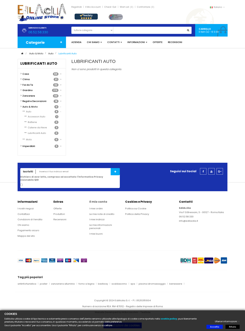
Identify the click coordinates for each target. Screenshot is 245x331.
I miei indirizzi (97, 219)
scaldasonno (119, 283)
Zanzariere (28, 95)
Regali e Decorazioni (34, 101)
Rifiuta (232, 326)
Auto (28, 111)
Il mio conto (98, 202)
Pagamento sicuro (28, 230)
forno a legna (86, 283)
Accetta (214, 326)
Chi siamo (23, 225)
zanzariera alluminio (63, 283)
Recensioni (59, 219)
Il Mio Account (93, 6)
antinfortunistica (27, 283)
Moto (29, 139)
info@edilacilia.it (188, 221)
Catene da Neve (37, 127)
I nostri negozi (26, 208)
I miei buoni (96, 233)
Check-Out (110, 6)
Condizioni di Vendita (30, 219)
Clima (26, 79)
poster (44, 283)
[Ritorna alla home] (22, 53)
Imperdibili (28, 146)
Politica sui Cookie (135, 208)
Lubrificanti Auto (37, 133)
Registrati (76, 6)
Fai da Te (27, 85)
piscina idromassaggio (152, 283)
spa (133, 283)
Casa (25, 74)
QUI (36, 179)
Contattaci (24, 214)
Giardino (27, 90)
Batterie (32, 122)
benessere (175, 283)
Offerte (57, 208)
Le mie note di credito (101, 214)
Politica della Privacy (137, 214)
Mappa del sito (26, 236)
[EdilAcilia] (42, 12)
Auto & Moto (30, 106)
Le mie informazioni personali (100, 226)
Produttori (59, 214)
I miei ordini (96, 208)
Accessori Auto (36, 116)
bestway (103, 283)
